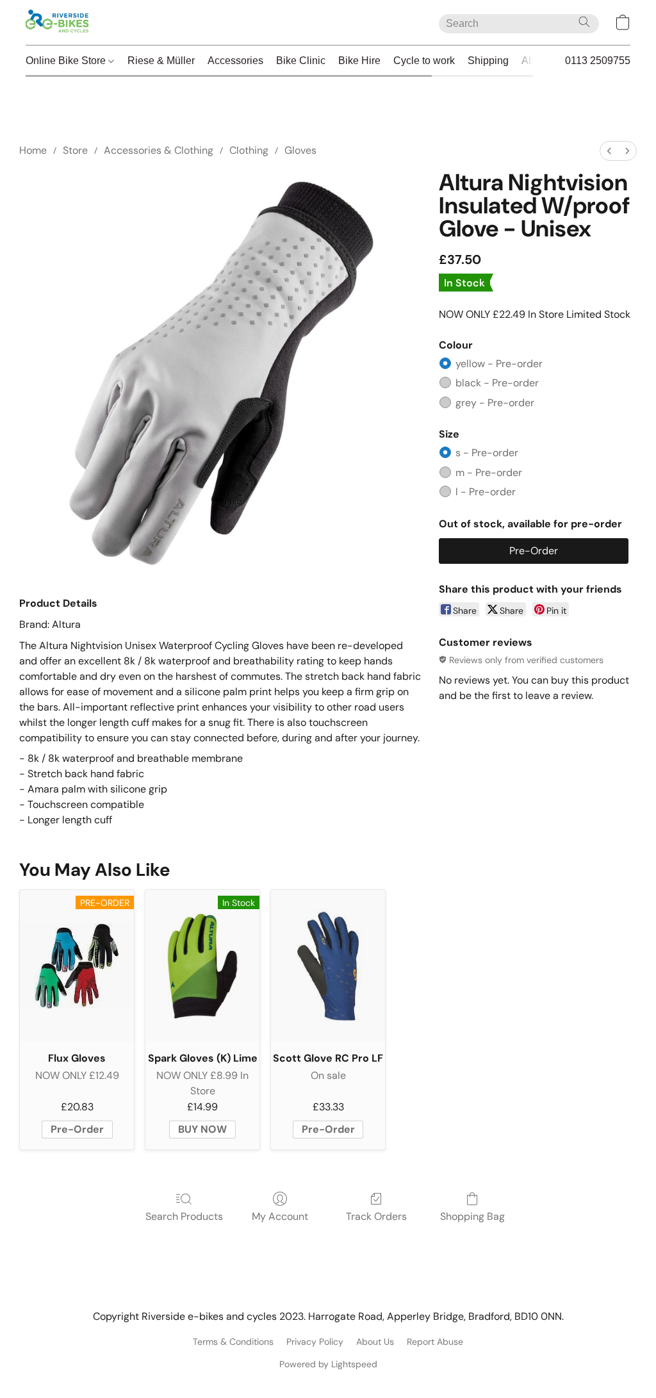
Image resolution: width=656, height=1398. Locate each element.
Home (33, 150)
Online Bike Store (67, 60)
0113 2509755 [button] (597, 60)
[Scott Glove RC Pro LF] (328, 966)
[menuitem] (609, 151)
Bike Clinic (300, 60)
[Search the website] (584, 22)
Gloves (300, 150)
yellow (499, 363)
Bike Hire (359, 60)
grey (494, 402)
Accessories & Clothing (158, 150)
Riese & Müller (161, 60)
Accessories (235, 60)
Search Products (184, 1216)
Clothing (248, 150)
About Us (375, 1341)
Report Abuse (435, 1341)
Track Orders (376, 1216)
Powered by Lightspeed (328, 1364)
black (497, 383)
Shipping (488, 60)
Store (75, 150)
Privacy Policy (314, 1341)
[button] (58, 22)
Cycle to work (424, 60)
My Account (280, 1216)
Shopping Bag (472, 1216)
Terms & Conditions (233, 1341)
